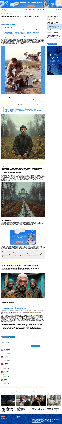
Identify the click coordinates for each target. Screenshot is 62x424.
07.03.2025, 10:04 (5, 380)
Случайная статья (43, 9)
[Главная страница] (3, 10)
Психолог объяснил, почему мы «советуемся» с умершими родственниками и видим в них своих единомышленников (53, 22)
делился (35, 104)
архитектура (49, 29)
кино (1, 13)
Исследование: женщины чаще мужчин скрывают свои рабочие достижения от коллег (53, 36)
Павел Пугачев (5, 13)
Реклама (18, 416)
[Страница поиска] (60, 9)
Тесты (34, 9)
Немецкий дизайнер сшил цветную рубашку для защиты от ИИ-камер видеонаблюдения (54, 41)
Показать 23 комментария (23, 387)
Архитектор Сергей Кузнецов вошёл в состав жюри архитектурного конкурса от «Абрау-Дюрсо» (54, 31)
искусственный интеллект (52, 38)
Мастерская (39, 10)
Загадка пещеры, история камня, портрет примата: (8, 409)
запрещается (33, 419)
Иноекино (43, 95)
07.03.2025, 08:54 (5, 350)
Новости (30, 9)
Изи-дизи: (22, 409)
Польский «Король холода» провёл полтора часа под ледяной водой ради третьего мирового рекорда (53, 27)
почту (50, 420)
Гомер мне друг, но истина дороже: (53, 408)
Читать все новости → (52, 43)
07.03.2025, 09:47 (5, 372)
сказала (7, 101)
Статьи (19, 9)
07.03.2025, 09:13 (5, 364)
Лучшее (25, 9)
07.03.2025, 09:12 (5, 357)
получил (42, 318)
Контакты (18, 417)
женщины (49, 34)
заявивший (13, 30)
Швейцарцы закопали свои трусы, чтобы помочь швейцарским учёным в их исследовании (53, 17)
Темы (17, 418)
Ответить (4, 353)
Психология (49, 19)
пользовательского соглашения (48, 421)
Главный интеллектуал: (38, 408)
